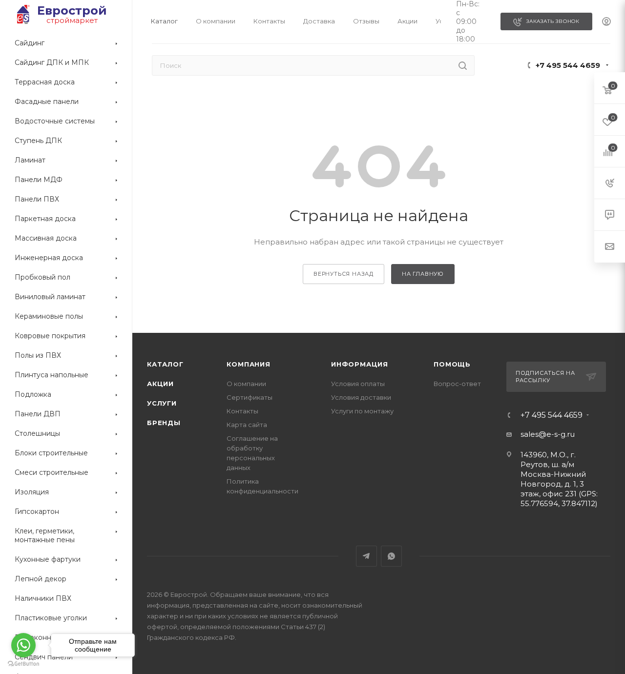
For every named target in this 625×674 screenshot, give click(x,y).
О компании (246, 384)
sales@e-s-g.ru (548, 434)
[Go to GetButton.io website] (23, 664)
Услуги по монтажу (362, 411)
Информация (359, 364)
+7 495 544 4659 (568, 65)
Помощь (452, 364)
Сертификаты (249, 397)
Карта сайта (247, 425)
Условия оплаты (358, 384)
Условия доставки (361, 397)
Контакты (242, 411)
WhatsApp (391, 556)
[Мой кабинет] (606, 22)
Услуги (162, 403)
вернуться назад (343, 273)
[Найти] (463, 65)
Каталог (165, 364)
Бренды (164, 423)
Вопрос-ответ (457, 384)
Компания (248, 364)
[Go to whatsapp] (23, 645)
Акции (160, 384)
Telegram (366, 556)
